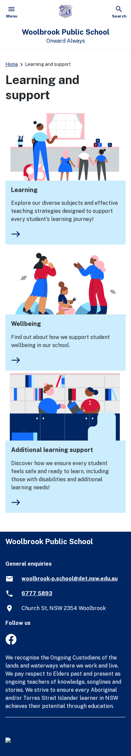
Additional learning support (52, 449)
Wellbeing (26, 323)
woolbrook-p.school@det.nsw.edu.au (69, 578)
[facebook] (10, 643)
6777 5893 (36, 593)
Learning (24, 189)
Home (11, 64)
